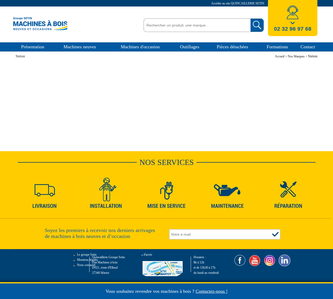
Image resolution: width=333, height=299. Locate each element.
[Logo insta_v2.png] (270, 260)
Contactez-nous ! (212, 291)
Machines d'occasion (140, 46)
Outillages (189, 46)
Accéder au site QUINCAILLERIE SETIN (238, 3)
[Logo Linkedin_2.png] (284, 260)
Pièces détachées (232, 46)
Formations (277, 46)
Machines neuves (79, 46)
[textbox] (196, 25)
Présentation (32, 46)
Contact (307, 46)
